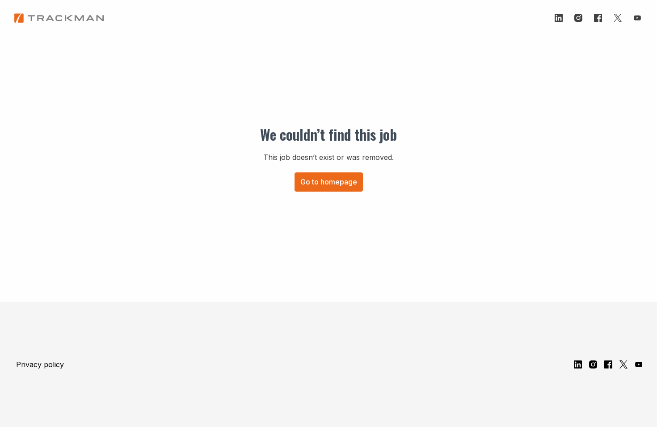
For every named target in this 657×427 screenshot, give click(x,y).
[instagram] (578, 18)
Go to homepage (328, 181)
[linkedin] (559, 18)
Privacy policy (40, 364)
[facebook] (598, 18)
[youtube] (637, 18)
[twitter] (618, 18)
